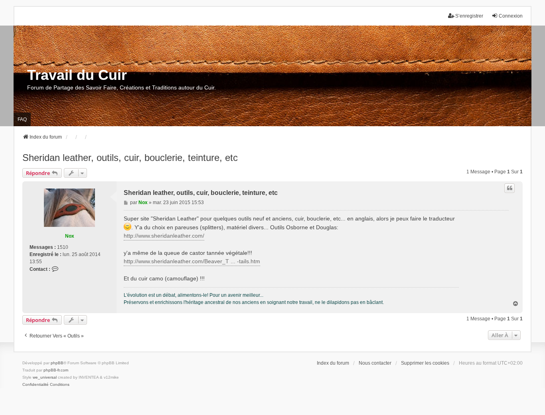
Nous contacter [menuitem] (375, 363)
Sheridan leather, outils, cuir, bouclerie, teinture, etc (130, 157)
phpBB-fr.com (55, 370)
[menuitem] (35, 384)
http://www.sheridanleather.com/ (164, 235)
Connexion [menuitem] (511, 16)
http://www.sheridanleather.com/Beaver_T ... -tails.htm (192, 261)
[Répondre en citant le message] (509, 188)
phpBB (57, 363)
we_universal (45, 377)
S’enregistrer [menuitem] (469, 16)
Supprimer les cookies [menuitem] (425, 363)
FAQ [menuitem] (22, 119)
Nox (69, 236)
